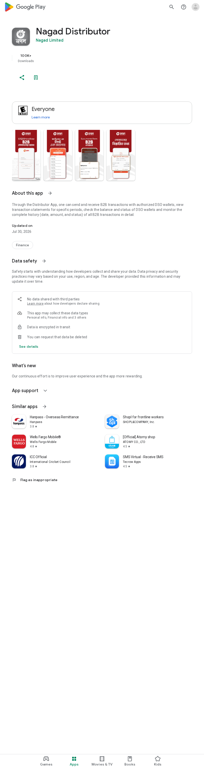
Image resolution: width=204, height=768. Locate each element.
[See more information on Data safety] (44, 261)
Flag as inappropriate (34, 480)
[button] (26, 155)
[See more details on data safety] (29, 346)
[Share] (22, 78)
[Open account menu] (196, 7)
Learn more (41, 117)
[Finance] (22, 245)
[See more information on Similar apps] (45, 407)
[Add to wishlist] (36, 78)
